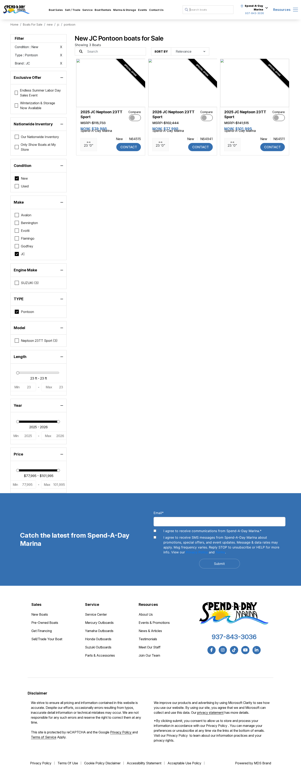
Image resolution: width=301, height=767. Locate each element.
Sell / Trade (72, 9)
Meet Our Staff (150, 647)
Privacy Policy (197, 552)
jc (58, 24)
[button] (82, 102)
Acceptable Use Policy (184, 763)
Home (14, 24)
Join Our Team (149, 655)
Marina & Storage (124, 9)
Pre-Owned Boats (44, 623)
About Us (146, 614)
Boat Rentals (103, 9)
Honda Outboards (98, 639)
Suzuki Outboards (98, 647)
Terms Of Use (68, 763)
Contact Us (156, 9)
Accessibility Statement (144, 763)
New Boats (39, 614)
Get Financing (41, 631)
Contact (128, 147)
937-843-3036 (234, 637)
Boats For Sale (32, 24)
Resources (282, 10)
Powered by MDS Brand (253, 763)
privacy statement (210, 712)
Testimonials (148, 639)
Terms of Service (43, 737)
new (50, 24)
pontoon (69, 24)
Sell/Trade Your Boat (46, 639)
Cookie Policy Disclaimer (102, 763)
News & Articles (150, 631)
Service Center (96, 614)
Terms (220, 552)
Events (142, 9)
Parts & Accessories (100, 655)
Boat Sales (56, 9)
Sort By (161, 51)
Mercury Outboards (99, 623)
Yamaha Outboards (99, 631)
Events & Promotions (154, 623)
